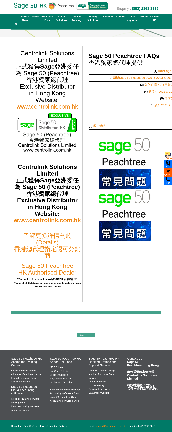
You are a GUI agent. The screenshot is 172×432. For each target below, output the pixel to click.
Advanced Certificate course (26, 374)
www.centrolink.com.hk (47, 106)
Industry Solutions (92, 18)
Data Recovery (96, 385)
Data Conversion (97, 381)
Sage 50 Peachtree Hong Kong (143, 363)
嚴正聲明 (99, 126)
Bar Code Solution (59, 371)
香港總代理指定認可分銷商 (47, 252)
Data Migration (132, 18)
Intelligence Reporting (61, 382)
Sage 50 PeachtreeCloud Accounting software (24, 390)
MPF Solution (57, 367)
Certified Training (76, 18)
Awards (144, 16)
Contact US (154, 18)
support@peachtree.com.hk (110, 426)
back (82, 335)
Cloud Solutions (61, 18)
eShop (35, 16)
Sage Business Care (61, 378)
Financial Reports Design (102, 370)
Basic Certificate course (23, 370)
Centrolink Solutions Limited (142, 375)
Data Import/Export (99, 392)
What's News (25, 18)
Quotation (108, 16)
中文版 (16, 20)
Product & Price (47, 18)
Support (120, 16)
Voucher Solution (59, 374)
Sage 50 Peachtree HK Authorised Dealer (47, 269)
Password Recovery (99, 389)
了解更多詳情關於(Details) (47, 239)
